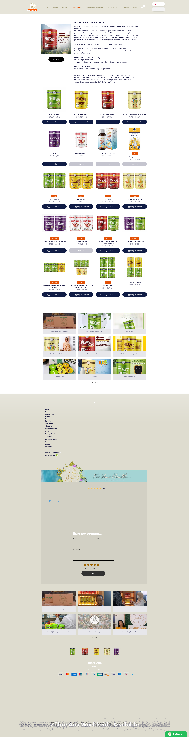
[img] (59, 369)
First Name (76, 539)
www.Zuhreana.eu (81, 69)
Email (96, 539)
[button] (142, 6)
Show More (94, 382)
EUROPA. (94, 666)
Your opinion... (77, 549)
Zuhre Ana (94, 662)
